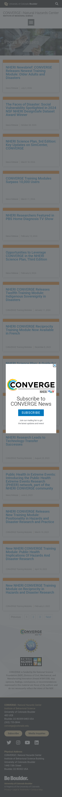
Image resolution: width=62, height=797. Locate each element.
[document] (31, 398)
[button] (54, 365)
